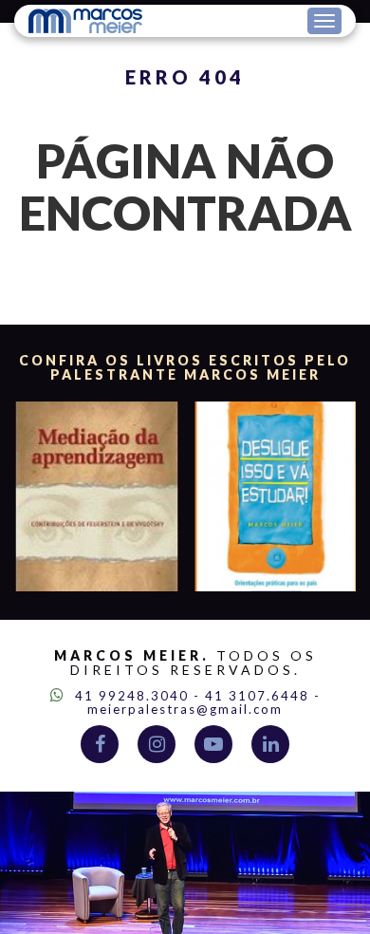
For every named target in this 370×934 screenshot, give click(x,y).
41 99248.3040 (129, 695)
